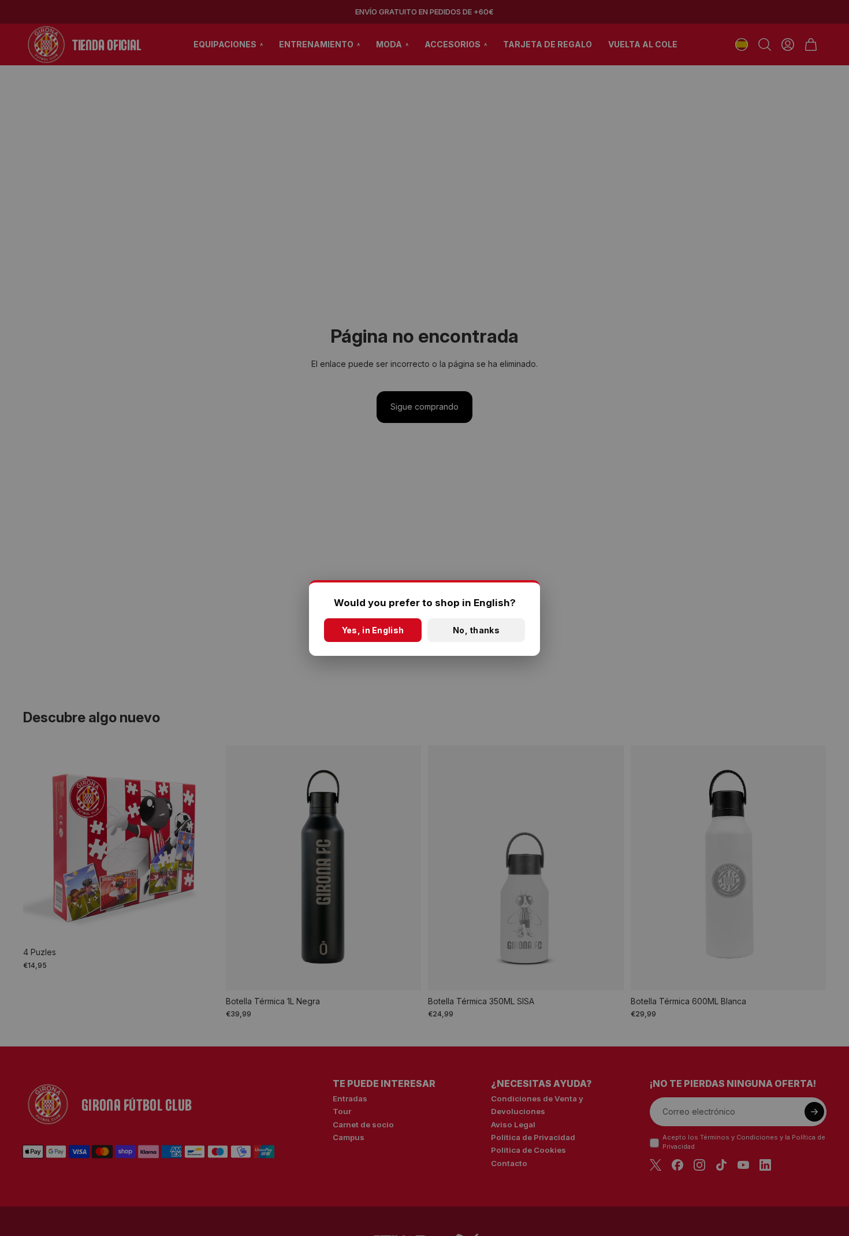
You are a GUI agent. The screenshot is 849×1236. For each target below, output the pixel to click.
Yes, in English (373, 630)
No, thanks (476, 630)
